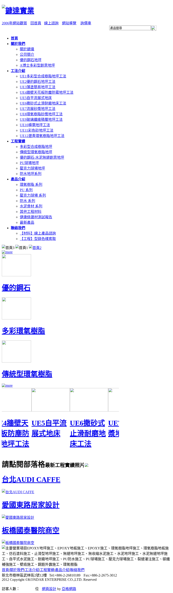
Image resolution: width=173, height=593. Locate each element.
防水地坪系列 (30, 174)
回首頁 (35, 23)
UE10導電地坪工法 (35, 125)
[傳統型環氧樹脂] (16, 361)
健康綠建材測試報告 (36, 217)
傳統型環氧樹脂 (27, 374)
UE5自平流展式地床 (36, 98)
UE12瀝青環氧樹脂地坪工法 (42, 136)
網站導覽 (69, 23)
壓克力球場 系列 (33, 195)
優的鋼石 (16, 288)
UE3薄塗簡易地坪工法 (37, 87)
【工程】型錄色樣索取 (38, 239)
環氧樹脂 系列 (31, 184)
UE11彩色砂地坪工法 (36, 130)
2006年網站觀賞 (14, 23)
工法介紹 (32, 570)
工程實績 (47, 570)
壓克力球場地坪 (32, 168)
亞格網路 (69, 589)
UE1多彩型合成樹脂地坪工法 (43, 76)
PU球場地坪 (29, 163)
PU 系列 (26, 190)
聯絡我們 (77, 570)
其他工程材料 (30, 212)
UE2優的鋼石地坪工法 (37, 82)
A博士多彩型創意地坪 (37, 65)
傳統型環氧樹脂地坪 (36, 152)
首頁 (5, 570)
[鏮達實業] (18, 11)
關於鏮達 (27, 49)
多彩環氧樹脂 (23, 331)
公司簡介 (27, 54)
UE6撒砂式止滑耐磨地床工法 (43, 103)
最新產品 (27, 222)
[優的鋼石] (16, 275)
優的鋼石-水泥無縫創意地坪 (42, 157)
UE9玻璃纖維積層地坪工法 (41, 119)
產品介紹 (62, 570)
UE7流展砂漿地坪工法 (37, 109)
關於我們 (17, 570)
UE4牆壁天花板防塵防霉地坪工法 (46, 92)
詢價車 (85, 23)
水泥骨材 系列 (31, 206)
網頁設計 (49, 589)
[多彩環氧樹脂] (16, 318)
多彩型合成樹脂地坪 (36, 147)
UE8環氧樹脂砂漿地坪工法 (41, 114)
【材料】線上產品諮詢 (38, 233)
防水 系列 (27, 201)
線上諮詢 (51, 23)
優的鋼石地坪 (30, 60)
